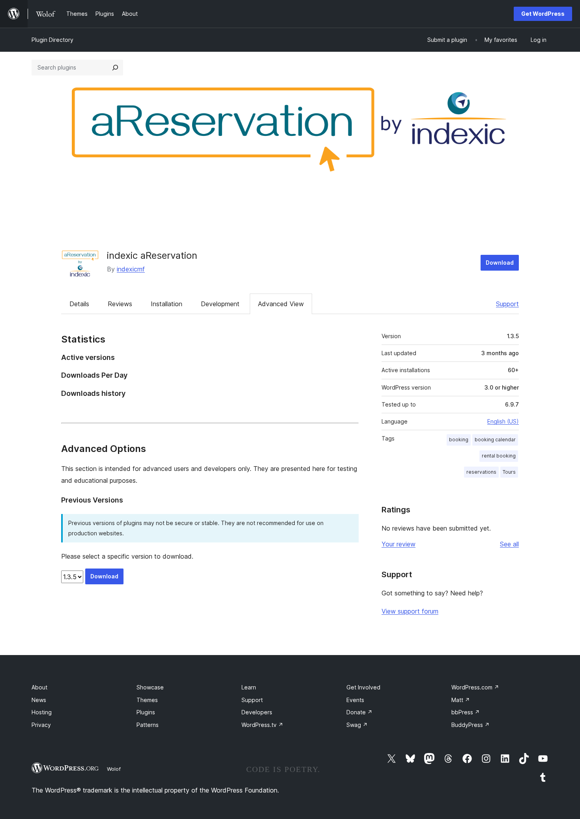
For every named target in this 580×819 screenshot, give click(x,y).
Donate (359, 712)
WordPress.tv (262, 724)
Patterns (148, 724)
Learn (248, 687)
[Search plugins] (115, 67)
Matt (460, 700)
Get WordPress (543, 13)
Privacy (41, 724)
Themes (147, 700)
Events (355, 700)
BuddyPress (470, 724)
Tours (509, 472)
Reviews (120, 304)
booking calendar (495, 439)
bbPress (465, 712)
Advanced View (281, 304)
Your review (398, 544)
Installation (166, 304)
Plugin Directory (52, 39)
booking (458, 439)
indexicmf (131, 269)
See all (509, 544)
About (39, 687)
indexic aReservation (152, 255)
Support (507, 304)
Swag (357, 724)
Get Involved (363, 687)
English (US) (503, 421)
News (39, 700)
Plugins (146, 712)
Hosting (42, 712)
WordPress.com (475, 687)
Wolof (114, 769)
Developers (256, 712)
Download (500, 262)
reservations (481, 472)
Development (220, 304)
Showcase (150, 687)
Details (79, 304)
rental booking (499, 456)
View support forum (410, 611)
